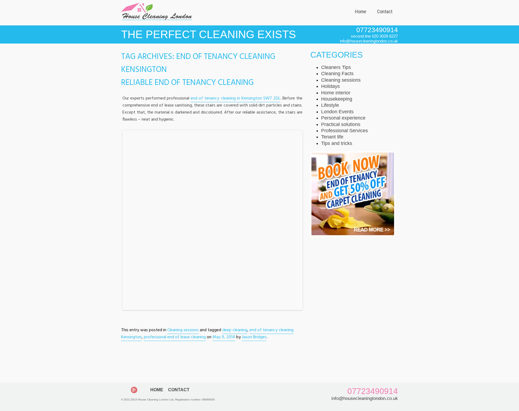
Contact (384, 11)
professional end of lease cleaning (175, 337)
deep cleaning (234, 330)
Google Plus (134, 390)
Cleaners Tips (336, 67)
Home (360, 11)
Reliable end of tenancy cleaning (187, 82)
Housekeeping (336, 99)
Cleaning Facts (337, 73)
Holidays (330, 86)
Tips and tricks (336, 143)
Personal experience (343, 118)
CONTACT (178, 389)
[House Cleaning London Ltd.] (156, 18)
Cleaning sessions (183, 330)
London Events (337, 111)
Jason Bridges (254, 337)
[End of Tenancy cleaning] (352, 235)
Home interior (335, 92)
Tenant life (332, 137)
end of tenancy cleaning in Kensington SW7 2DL (235, 98)
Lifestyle (330, 105)
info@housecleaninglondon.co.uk (364, 398)
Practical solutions (340, 124)
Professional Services (344, 130)
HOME (156, 389)
